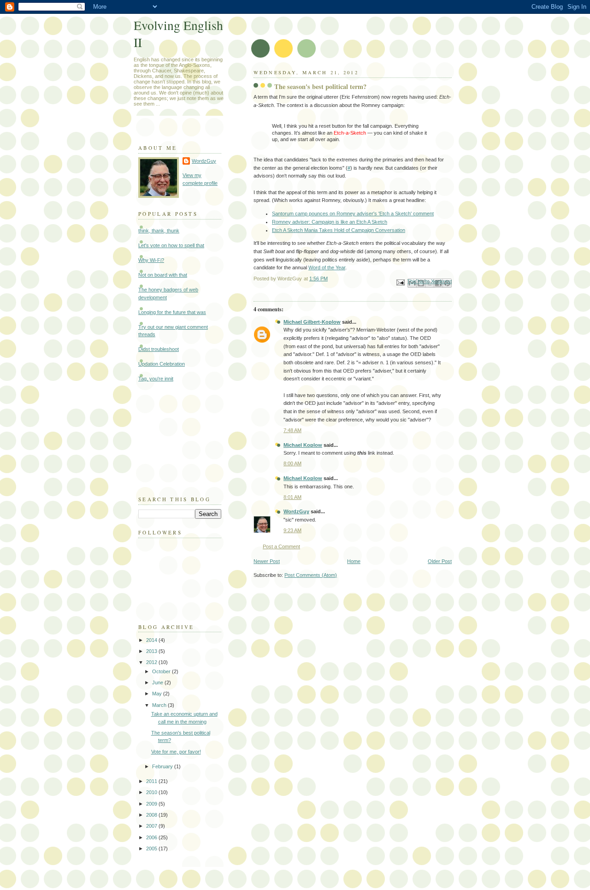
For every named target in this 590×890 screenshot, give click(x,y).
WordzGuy (296, 511)
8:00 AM (292, 463)
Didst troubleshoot (158, 349)
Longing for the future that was (172, 312)
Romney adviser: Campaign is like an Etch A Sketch (329, 222)
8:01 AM (292, 497)
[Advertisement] (184, 438)
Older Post (440, 561)
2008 (152, 815)
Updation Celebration (161, 364)
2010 (152, 792)
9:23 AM (292, 530)
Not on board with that (162, 275)
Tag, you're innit (155, 378)
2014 (152, 640)
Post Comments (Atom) (310, 575)
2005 (152, 848)
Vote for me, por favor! (176, 751)
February (163, 766)
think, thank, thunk (158, 230)
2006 (152, 837)
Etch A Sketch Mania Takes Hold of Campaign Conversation (338, 230)
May (157, 693)
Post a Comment (281, 546)
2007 (152, 826)
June (158, 682)
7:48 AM (292, 430)
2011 (152, 781)
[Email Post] (400, 282)
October (162, 671)
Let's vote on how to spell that (171, 245)
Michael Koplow (302, 445)
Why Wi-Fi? (151, 260)
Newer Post (267, 561)
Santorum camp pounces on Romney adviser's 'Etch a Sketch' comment (353, 213)
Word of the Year (326, 267)
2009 (152, 804)
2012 (152, 662)
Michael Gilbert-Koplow (312, 322)
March (160, 705)
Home (353, 561)
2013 (152, 651)
